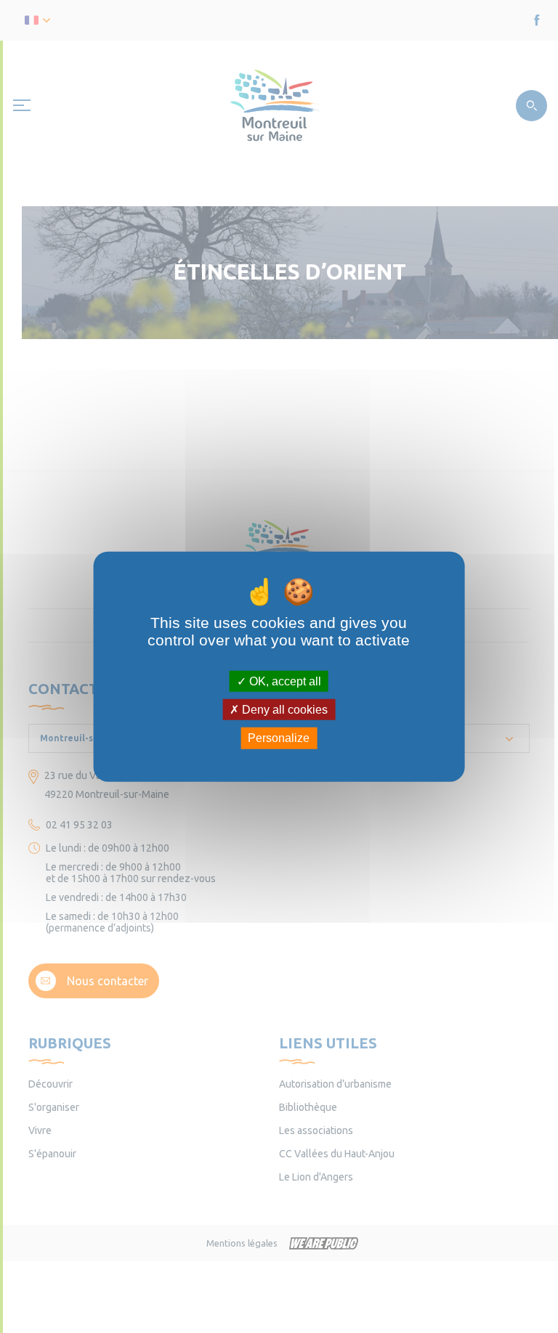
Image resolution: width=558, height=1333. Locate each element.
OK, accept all (283, 681)
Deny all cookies (283, 710)
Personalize (279, 738)
